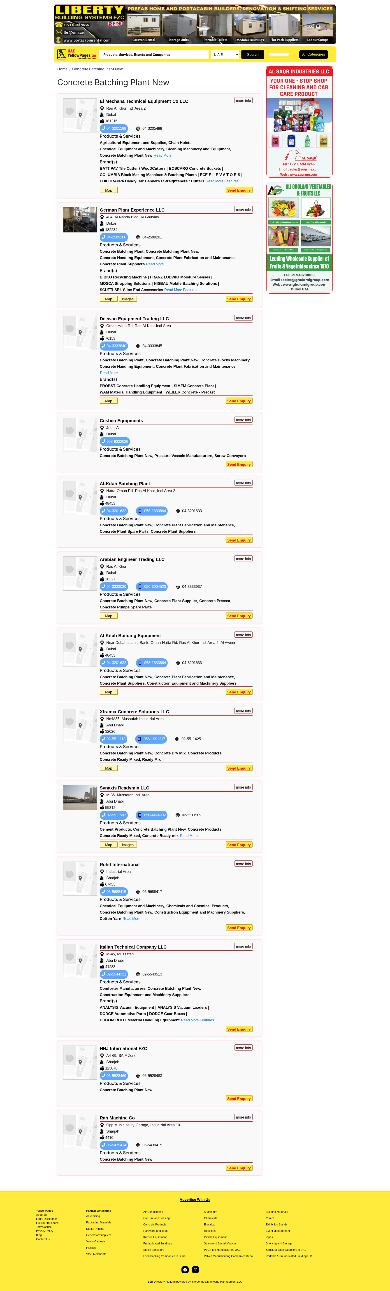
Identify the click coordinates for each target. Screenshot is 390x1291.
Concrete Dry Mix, (170, 753)
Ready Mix (151, 759)
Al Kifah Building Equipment (130, 635)
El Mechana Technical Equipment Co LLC (144, 101)
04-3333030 (115, 586)
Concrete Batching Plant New (126, 155)
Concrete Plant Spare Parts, (125, 531)
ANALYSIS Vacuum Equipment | (128, 1007)
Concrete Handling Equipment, (127, 258)
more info (243, 101)
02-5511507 (115, 815)
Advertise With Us (195, 1199)
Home (62, 69)
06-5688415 (115, 892)
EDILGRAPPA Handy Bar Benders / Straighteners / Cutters (152, 181)
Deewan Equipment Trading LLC (134, 318)
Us (45, 1214)
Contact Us (43, 1239)
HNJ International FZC (123, 1048)
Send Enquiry (239, 190)
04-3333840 (115, 346)
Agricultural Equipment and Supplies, (133, 143)
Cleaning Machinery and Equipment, (198, 149)
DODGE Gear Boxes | (168, 1014)
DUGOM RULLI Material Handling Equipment (140, 1020)
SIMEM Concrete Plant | (195, 386)
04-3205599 (115, 128)
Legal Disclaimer (46, 1218)
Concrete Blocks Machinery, (225, 360)
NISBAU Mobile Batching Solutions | (186, 283)
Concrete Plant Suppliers (122, 264)
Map (108, 190)
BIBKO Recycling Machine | (124, 277)
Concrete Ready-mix (160, 836)
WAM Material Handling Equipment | (132, 392)
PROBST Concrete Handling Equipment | (136, 386)
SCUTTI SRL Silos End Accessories (131, 290)
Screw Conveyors (230, 456)
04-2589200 (115, 237)
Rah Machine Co (117, 1117)
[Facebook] (185, 1269)
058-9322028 (116, 441)
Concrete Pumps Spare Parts (126, 607)
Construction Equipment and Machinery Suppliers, (199, 912)
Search (253, 54)
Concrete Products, (205, 753)
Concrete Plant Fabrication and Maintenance (195, 366)
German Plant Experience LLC (132, 209)
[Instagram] (195, 1269)
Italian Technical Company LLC (133, 947)
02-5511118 (115, 739)
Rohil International (120, 864)
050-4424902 (154, 815)
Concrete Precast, (215, 601)
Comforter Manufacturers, (123, 988)
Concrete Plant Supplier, (176, 601)
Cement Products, (116, 829)
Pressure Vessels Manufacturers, (183, 456)
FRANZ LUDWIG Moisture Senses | (181, 277)
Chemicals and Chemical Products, (197, 906)
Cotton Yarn (110, 918)
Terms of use (44, 1227)
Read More (163, 155)
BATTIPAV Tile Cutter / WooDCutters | (134, 168)
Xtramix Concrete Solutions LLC (134, 711)
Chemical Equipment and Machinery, (132, 149)
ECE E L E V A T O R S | (221, 175)
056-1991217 (153, 739)
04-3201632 (115, 511)
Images (128, 299)
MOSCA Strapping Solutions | (126, 283)
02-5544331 (115, 974)
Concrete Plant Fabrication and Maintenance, (196, 258)
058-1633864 (154, 511)
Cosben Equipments (121, 420)
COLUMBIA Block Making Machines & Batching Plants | (149, 175)
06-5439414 (115, 1145)
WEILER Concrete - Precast (190, 392)
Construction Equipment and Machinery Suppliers (192, 683)
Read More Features (222, 181)
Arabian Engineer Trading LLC (132, 559)
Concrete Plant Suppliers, (123, 683)
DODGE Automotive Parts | (124, 1014)
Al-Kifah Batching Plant (125, 483)
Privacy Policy (44, 1231)
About (39, 1214)
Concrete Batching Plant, (122, 251)
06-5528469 (115, 1076)
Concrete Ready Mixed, (120, 759)
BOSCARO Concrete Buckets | (196, 168)
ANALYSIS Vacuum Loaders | (183, 1007)
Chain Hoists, (180, 143)
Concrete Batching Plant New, (172, 251)
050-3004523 (154, 586)
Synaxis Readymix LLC (124, 787)
